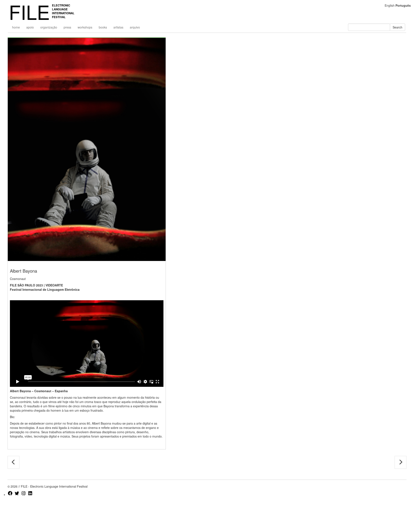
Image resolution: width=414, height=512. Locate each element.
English (390, 5)
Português (403, 5)
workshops (85, 27)
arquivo (135, 27)
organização (48, 27)
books (103, 27)
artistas (118, 27)
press (67, 27)
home (16, 27)
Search (397, 27)
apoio (30, 27)
